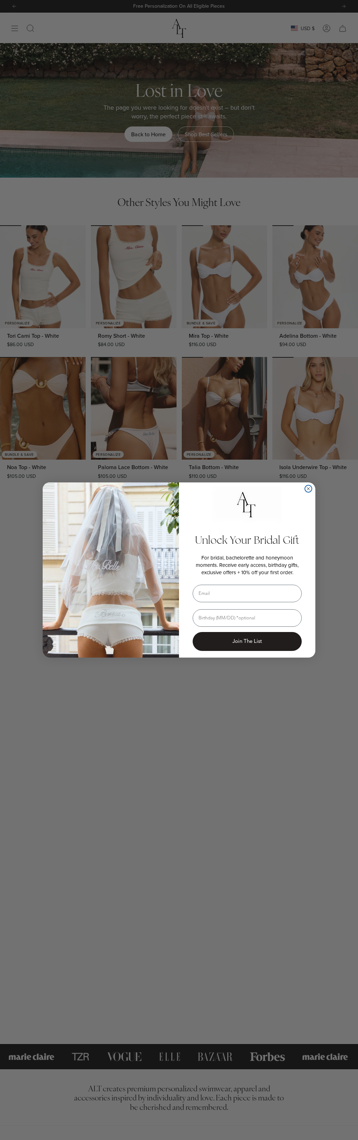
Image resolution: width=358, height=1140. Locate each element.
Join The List (247, 641)
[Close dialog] (308, 488)
